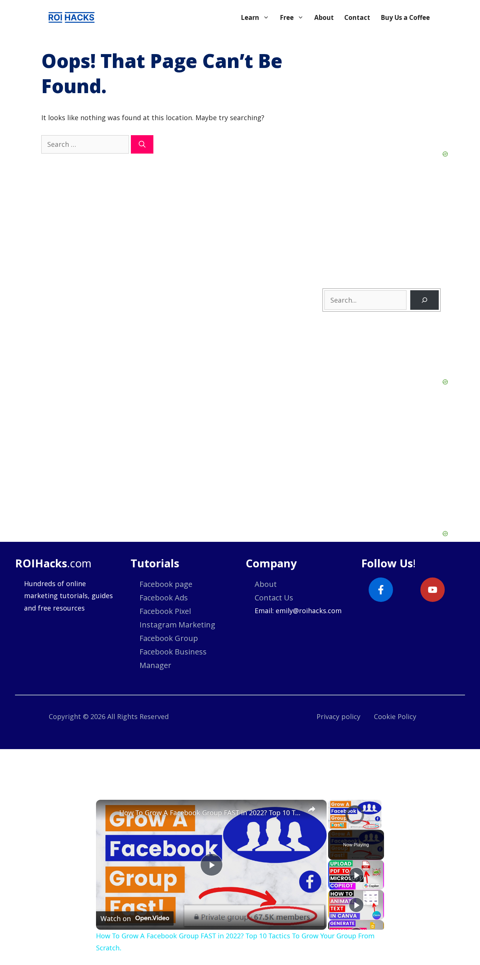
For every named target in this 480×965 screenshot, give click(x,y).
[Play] (332, 825)
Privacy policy (338, 716)
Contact (357, 17)
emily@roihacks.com (309, 610)
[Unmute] (341, 825)
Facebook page (166, 584)
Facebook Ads (164, 598)
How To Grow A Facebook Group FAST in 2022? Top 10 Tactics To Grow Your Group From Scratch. (210, 812)
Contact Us (274, 598)
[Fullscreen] (376, 825)
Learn (250, 17)
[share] (311, 809)
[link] (108, 811)
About (324, 17)
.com (53, 563)
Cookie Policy (395, 716)
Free (287, 17)
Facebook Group (169, 638)
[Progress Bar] (354, 820)
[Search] (142, 144)
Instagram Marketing (177, 625)
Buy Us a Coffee (405, 17)
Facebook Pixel (165, 611)
